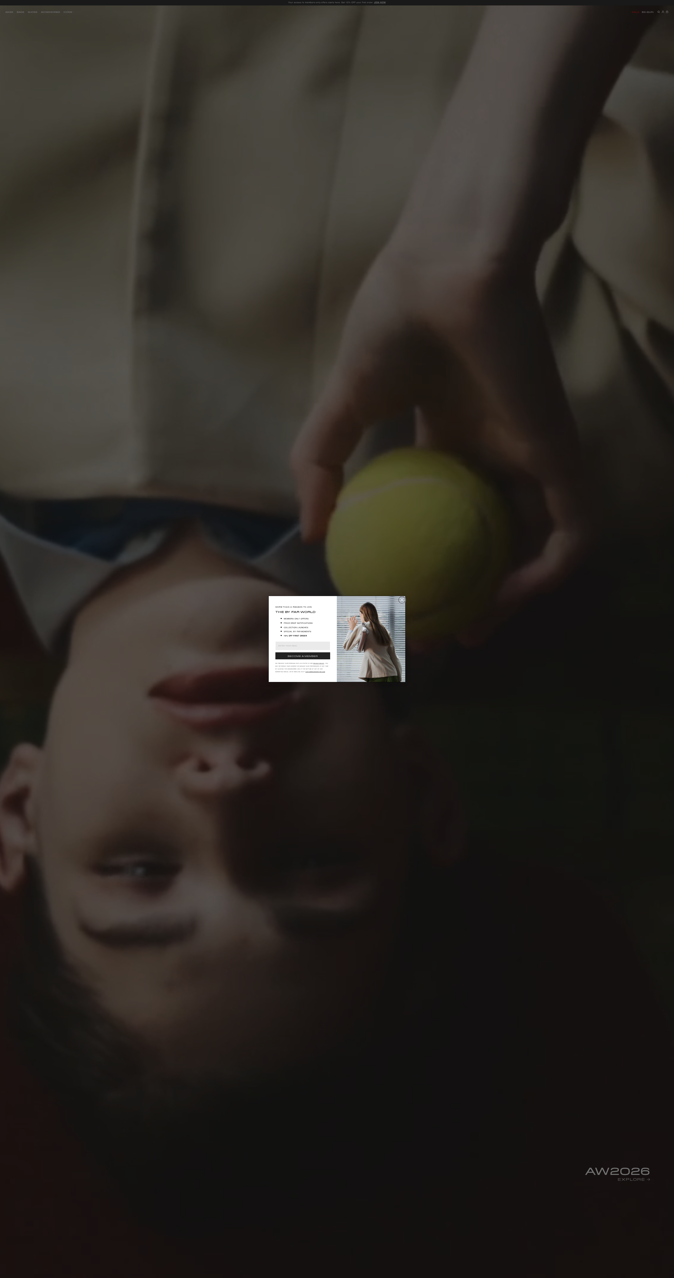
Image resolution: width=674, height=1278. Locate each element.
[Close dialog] (401, 599)
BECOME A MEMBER (303, 655)
